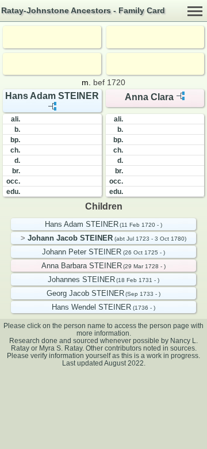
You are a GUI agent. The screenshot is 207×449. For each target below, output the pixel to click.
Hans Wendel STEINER (91, 307)
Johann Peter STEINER (81, 252)
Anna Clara (149, 97)
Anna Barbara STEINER (81, 265)
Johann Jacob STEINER (70, 238)
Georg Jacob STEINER (85, 293)
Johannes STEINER (81, 279)
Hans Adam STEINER (52, 96)
